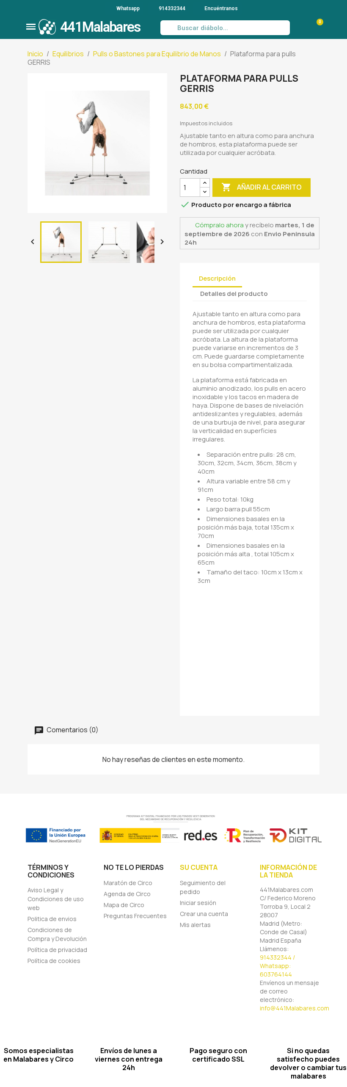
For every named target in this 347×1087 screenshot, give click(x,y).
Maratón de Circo (128, 883)
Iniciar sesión (198, 903)
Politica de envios (52, 919)
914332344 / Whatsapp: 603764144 (277, 965)
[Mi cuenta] (299, 28)
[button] (31, 26)
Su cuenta (199, 867)
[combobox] (225, 27)
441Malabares (100, 27)
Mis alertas (195, 925)
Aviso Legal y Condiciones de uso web (56, 899)
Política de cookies (54, 961)
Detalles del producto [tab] (234, 293)
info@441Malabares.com (294, 1008)
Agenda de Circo (127, 894)
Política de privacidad (57, 950)
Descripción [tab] (217, 278)
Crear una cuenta (204, 914)
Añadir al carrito (261, 187)
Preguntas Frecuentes (135, 916)
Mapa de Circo (124, 905)
